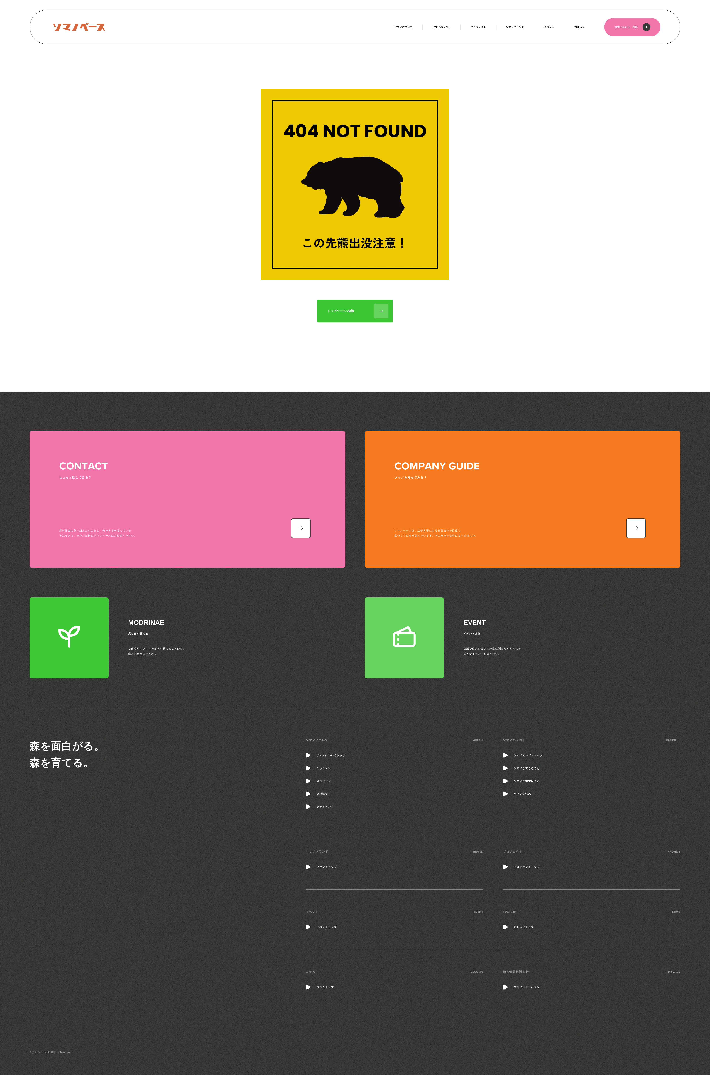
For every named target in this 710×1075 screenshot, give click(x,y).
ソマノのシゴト (441, 27)
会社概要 (322, 793)
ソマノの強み (522, 793)
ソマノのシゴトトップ (528, 755)
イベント (549, 27)
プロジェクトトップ (527, 866)
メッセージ (324, 781)
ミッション (324, 768)
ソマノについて (403, 27)
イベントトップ (327, 926)
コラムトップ (325, 987)
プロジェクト (478, 27)
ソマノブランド (515, 27)
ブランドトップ (327, 866)
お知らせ (579, 27)
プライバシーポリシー (528, 987)
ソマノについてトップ (331, 755)
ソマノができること (527, 768)
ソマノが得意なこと (527, 781)
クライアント (325, 806)
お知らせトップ (524, 926)
